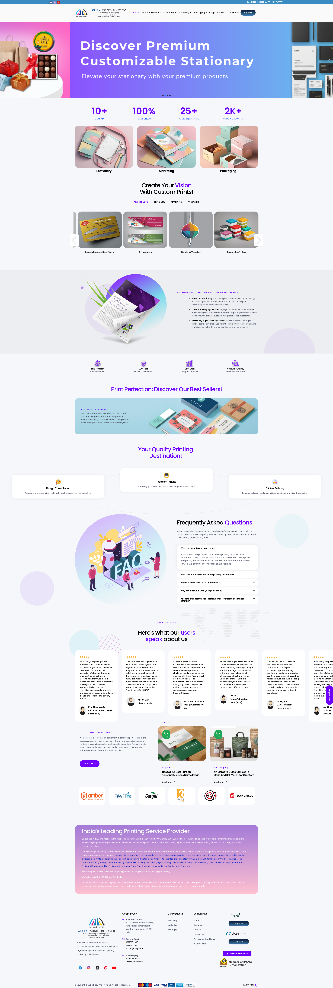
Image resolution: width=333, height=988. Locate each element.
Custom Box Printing (224, 252)
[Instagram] (54, 2)
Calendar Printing (169, 859)
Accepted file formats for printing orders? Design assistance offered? (212, 599)
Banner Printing (206, 855)
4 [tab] (168, 722)
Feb (166, 734)
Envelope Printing (121, 855)
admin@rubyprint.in (134, 948)
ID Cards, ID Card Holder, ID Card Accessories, (216, 859)
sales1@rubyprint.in (134, 961)
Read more (167, 782)
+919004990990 (133, 958)
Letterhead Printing (139, 855)
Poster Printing (192, 855)
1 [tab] (162, 722)
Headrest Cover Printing (128, 859)
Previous (74, 240)
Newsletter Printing (186, 859)
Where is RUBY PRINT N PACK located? (200, 582)
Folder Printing (238, 855)
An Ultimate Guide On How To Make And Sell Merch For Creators (234, 773)
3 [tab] (166, 722)
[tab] (141, 202)
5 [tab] (170, 722)
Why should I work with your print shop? (201, 590)
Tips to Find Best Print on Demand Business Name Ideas (180, 773)
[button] (4, 59)
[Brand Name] (92, 796)
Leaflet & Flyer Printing (158, 855)
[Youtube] (58, 2)
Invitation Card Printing (92, 859)
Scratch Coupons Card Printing (88, 252)
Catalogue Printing (222, 855)
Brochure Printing (177, 855)
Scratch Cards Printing (150, 859)
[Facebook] (51, 2)
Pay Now (239, 923)
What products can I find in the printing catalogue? (207, 574)
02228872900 (132, 942)
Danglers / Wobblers (179, 252)
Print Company (221, 767)
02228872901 (131, 945)
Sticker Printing (110, 859)
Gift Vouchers (133, 252)
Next (258, 240)
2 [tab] (164, 722)
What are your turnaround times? (198, 548)
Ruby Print (166, 767)
